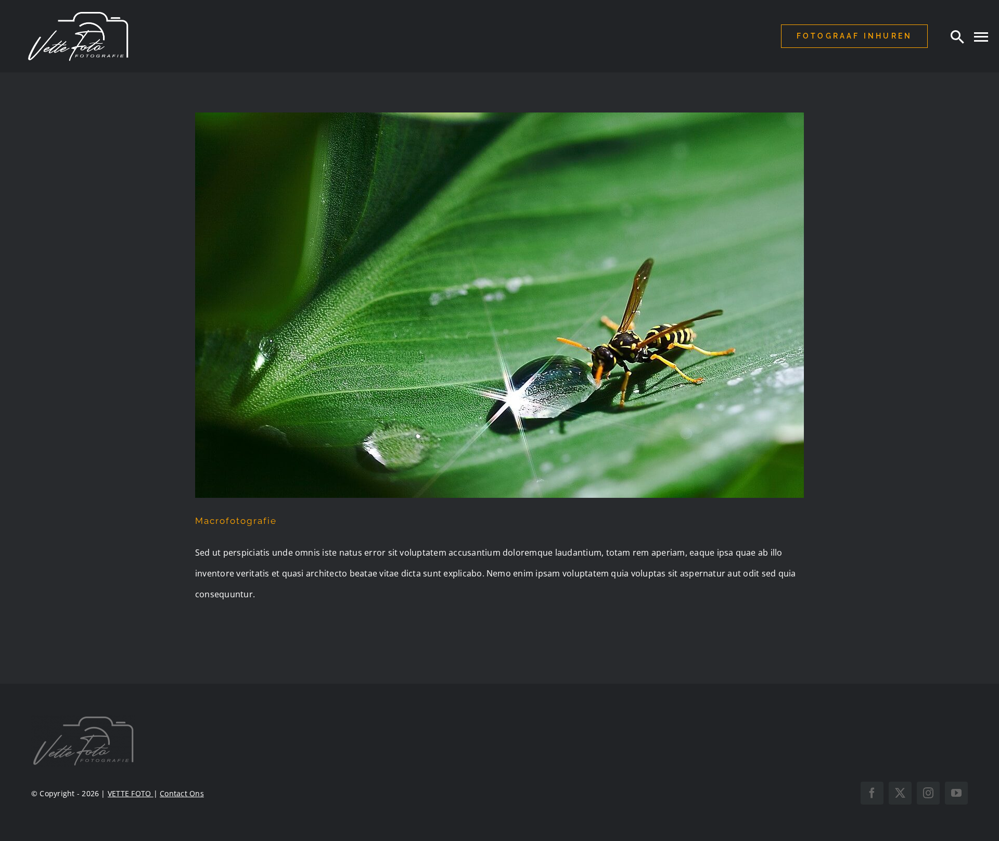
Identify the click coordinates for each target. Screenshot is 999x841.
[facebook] (872, 793)
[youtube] (956, 793)
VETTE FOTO (130, 793)
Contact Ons (182, 793)
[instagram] (928, 793)
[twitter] (900, 793)
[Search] (957, 36)
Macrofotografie (236, 521)
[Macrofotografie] (499, 305)
